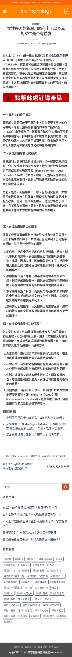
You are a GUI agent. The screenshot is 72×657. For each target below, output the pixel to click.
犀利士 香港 (58, 610)
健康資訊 (36, 24)
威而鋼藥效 (40, 581)
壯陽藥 (59, 559)
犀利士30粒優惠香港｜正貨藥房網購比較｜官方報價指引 (35, 524)
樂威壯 (55, 587)
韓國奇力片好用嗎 (58, 466)
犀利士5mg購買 (12, 604)
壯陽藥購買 (24, 564)
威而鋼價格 (24, 570)
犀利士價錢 (9, 610)
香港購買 (8, 621)
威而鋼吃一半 (57, 576)
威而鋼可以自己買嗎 (37, 576)
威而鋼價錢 (38, 570)
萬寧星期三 (48, 616)
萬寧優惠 (34, 616)
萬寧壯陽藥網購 (49, 43)
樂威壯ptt (8, 593)
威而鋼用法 (26, 581)
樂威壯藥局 (9, 599)
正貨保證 (37, 599)
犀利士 (35, 122)
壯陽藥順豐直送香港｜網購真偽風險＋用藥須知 (32, 539)
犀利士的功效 (42, 610)
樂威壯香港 (24, 599)
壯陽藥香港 (38, 564)
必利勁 (28, 587)
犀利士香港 (9, 616)
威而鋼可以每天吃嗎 (14, 576)
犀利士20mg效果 (31, 604)
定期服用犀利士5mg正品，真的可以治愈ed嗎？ (35, 417)
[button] (5, 11)
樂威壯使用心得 (25, 593)
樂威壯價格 (41, 593)
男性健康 (22, 616)
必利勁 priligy (41, 587)
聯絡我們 (42, 647)
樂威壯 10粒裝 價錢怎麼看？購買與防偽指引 (30, 507)
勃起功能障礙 (46, 559)
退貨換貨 (53, 647)
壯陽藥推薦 (9, 564)
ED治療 (7, 559)
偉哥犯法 (31, 559)
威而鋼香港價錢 (57, 581)
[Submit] (65, 487)
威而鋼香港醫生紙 (13, 587)
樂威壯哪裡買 (57, 593)
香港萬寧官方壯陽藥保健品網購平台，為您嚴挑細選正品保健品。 (36, 3)
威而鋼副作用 (54, 570)
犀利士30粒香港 (51, 604)
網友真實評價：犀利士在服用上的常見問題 (32, 434)
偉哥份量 (19, 559)
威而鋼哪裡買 (10, 581)
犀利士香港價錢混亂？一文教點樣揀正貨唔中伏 (32, 514)
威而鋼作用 (9, 570)
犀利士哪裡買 (25, 610)
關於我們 (18, 647)
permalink (61, 455)
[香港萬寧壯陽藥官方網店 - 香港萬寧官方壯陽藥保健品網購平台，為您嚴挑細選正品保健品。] (36, 11)
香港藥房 (61, 616)
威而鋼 (50, 564)
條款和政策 (30, 647)
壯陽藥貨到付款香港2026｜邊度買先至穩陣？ (31, 532)
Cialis (17, 55)
